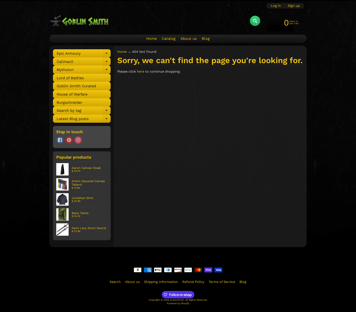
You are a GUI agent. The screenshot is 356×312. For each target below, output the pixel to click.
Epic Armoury (84, 54)
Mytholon (84, 70)
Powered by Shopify (178, 303)
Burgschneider (69, 102)
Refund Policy (193, 282)
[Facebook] (60, 140)
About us (188, 38)
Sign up (294, 5)
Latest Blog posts (84, 120)
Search (115, 282)
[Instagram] (78, 140)
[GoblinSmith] (78, 20)
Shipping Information (161, 282)
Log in (276, 5)
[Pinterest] (69, 140)
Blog (206, 38)
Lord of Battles (70, 78)
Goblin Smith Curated (76, 86)
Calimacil (84, 62)
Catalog (169, 38)
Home (151, 38)
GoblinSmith (177, 300)
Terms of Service (222, 282)
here (140, 71)
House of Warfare (72, 94)
